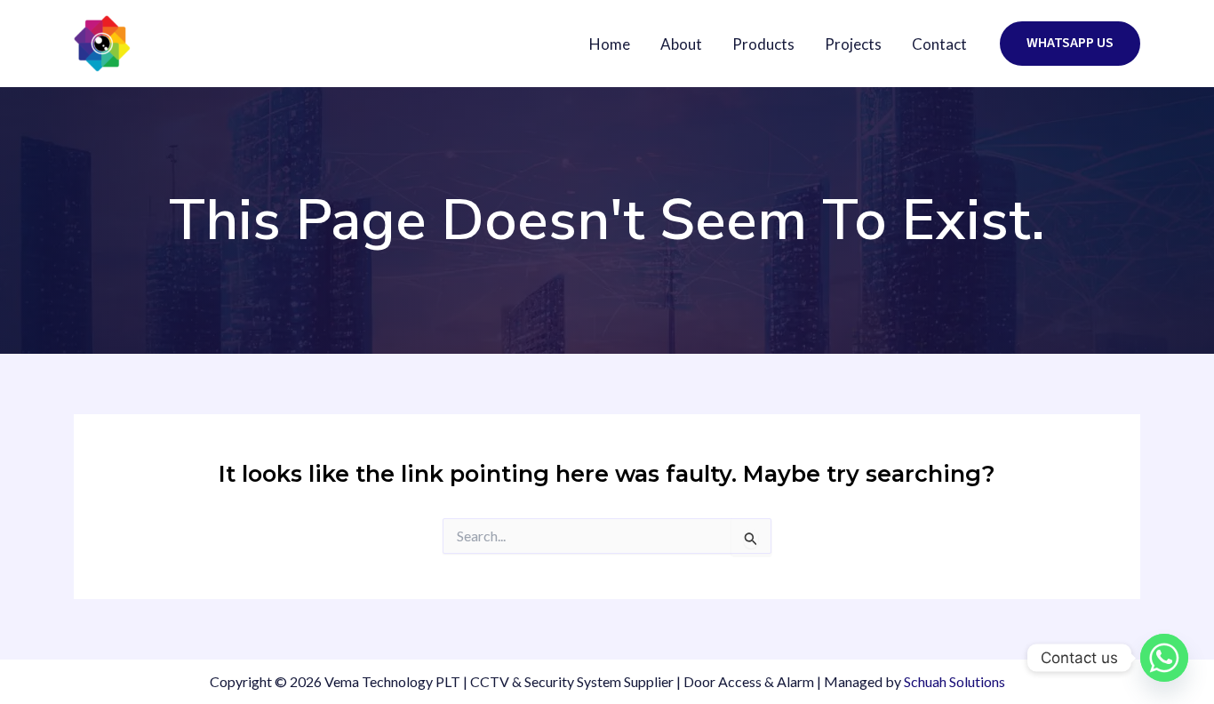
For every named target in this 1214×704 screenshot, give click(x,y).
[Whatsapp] (1164, 658)
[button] (1070, 43)
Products (763, 44)
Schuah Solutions (954, 681)
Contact (939, 44)
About (681, 44)
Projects (853, 44)
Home (609, 44)
